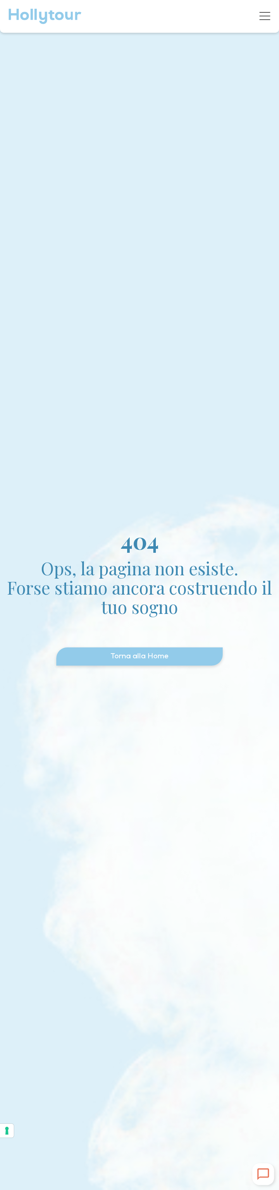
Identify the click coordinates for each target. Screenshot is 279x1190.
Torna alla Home (139, 656)
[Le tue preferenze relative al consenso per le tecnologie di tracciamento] (7, 1131)
